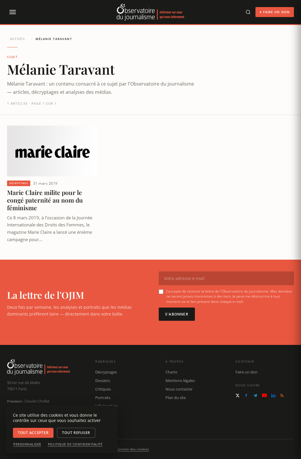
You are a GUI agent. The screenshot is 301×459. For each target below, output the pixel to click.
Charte (171, 372)
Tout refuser (76, 432)
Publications (106, 414)
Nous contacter (179, 389)
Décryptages (106, 372)
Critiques (103, 389)
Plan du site (175, 397)
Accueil (17, 38)
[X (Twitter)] (237, 395)
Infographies (106, 405)
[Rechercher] (248, 12)
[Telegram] (255, 395)
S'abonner (176, 314)
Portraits (103, 397)
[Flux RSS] (282, 395)
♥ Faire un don (275, 12)
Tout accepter (33, 432)
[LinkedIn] (273, 395)
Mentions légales (180, 380)
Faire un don (246, 372)
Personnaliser (27, 444)
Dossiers (102, 380)
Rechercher (105, 422)
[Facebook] (246, 395)
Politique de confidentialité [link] (75, 444)
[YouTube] (264, 395)
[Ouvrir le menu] (12, 12)
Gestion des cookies (132, 449)
